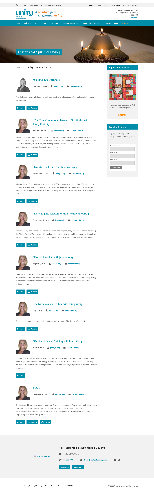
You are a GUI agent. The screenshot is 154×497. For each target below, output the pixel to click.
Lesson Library (76, 86)
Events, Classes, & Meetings (33, 486)
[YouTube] (119, 460)
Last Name (114, 160)
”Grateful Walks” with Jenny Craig (53, 257)
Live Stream (55, 23)
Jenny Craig (58, 86)
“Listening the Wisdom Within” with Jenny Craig (61, 213)
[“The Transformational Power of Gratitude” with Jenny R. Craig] (23, 131)
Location (61, 486)
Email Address (115, 146)
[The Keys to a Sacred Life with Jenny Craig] (23, 315)
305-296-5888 (68, 460)
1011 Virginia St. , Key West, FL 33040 (82, 447)
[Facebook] (115, 460)
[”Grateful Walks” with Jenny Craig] (23, 268)
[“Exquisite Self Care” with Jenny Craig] (23, 178)
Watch (34, 108)
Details (20, 108)
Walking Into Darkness (46, 79)
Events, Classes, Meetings (91, 23)
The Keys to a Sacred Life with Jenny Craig (57, 304)
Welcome (27, 23)
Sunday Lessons (41, 23)
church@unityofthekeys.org (95, 460)
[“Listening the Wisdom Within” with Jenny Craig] (23, 224)
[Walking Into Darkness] (23, 91)
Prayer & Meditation (70, 23)
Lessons (18, 486)
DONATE (70, 486)
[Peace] (23, 399)
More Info (65, 467)
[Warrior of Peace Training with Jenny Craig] (23, 352)
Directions (78, 467)
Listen (47, 422)
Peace (36, 387)
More (116, 23)
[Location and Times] (43, 456)
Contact (108, 23)
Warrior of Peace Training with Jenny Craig (58, 341)
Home (18, 23)
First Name (114, 152)
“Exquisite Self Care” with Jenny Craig (55, 167)
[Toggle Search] (17, 5)
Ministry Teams (50, 486)
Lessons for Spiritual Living (39, 52)
